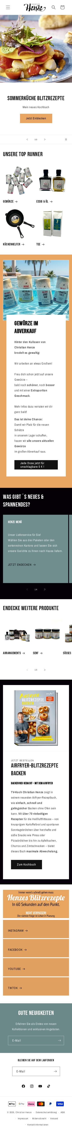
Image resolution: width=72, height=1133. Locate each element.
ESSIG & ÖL (42, 202)
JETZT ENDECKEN (19, 565)
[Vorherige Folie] (27, 139)
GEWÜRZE (8, 202)
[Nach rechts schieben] (44, 589)
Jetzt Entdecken (36, 118)
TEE (38, 244)
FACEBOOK (15, 950)
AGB (63, 1112)
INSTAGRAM (15, 930)
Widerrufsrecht (39, 1118)
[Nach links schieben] (27, 589)
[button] (8, 7)
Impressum (23, 1118)
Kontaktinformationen (37, 1124)
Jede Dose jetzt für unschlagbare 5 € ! (32, 464)
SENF (35, 653)
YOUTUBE (14, 969)
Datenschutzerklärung (46, 1112)
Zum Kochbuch (26, 864)
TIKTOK (13, 988)
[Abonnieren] (59, 1040)
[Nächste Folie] (44, 139)
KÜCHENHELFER (11, 244)
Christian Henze (24, 1112)
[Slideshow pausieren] (67, 139)
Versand (54, 1118)
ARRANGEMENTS (12, 653)
